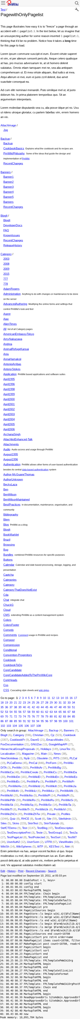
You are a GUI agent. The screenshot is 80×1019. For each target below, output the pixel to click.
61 (42, 711)
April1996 (9, 384)
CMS (6, 614)
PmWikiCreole (29, 772)
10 (44, 697)
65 (60, 711)
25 (33, 702)
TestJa (73, 832)
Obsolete (42, 758)
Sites (4, 823)
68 (73, 711)
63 (51, 711)
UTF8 (48, 841)
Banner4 (8, 191)
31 (60, 702)
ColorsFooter (11, 624)
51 (73, 707)
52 (2, 711)
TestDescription (64, 828)
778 (5, 283)
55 (15, 711)
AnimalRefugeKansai (16, 349)
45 (46, 707)
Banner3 (8, 186)
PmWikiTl (6, 809)
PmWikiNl (7, 795)
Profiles (65, 814)
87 (6, 721)
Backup (5, 138)
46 (51, 707)
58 (28, 711)
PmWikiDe (13, 776)
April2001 (9, 404)
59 (33, 711)
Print (20, 871)
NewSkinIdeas (9, 758)
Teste (39, 832)
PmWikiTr (24, 809)
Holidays (46, 749)
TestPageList (15, 837)
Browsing (9, 544)
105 (20, 725)
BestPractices (11, 504)
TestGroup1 (55, 832)
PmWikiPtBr (8, 800)
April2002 (9, 409)
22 (19, 702)
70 (6, 716)
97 (51, 721)
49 (64, 707)
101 (71, 721)
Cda (5, 594)
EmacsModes (54, 739)
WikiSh (5, 846)
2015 (6, 273)
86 (2, 721)
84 (69, 716)
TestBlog (42, 828)
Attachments (11, 444)
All (4, 329)
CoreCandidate (12, 670)
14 (62, 697)
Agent (6, 313)
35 (2, 707)
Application (10, 374)
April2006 (9, 429)
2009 (6, 268)
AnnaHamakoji (12, 359)
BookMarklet (11, 534)
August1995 (10, 454)
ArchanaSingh (11, 434)
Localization (8, 753)
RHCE (25, 818)
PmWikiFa (33, 781)
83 (64, 716)
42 (33, 707)
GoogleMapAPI (58, 744)
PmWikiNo (26, 795)
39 (19, 707)
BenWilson (9, 494)
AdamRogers (11, 288)
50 (69, 707)
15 (66, 697)
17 (75, 697)
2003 (6, 258)
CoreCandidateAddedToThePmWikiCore (27, 675)
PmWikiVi (60, 809)
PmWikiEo (70, 776)
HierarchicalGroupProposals (18, 749)
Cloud (6, 609)
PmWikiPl (44, 795)
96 (46, 721)
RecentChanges (13, 163)
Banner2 (8, 181)
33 (69, 702)
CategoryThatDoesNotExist (20, 589)
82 (60, 716)
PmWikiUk (41, 809)
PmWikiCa (7, 772)
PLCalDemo (14, 762)
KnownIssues (11, 235)
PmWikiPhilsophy (14, 153)
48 (60, 707)
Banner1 (8, 176)
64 (55, 711)
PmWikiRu (47, 800)
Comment (23, 635)
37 (10, 707)
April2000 (9, 399)
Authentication (11, 464)
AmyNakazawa (12, 339)
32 (64, 702)
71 (10, 716)
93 (33, 721)
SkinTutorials (51, 823)
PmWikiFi (51, 781)
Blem (6, 519)
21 (15, 702)
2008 (6, 263)
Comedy (8, 629)
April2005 (9, 424)
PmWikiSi (67, 800)
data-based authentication (35, 469)
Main (44, 753)
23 (24, 702)
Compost (9, 639)
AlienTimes (10, 323)
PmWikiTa (65, 804)
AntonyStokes (11, 369)
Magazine (28, 753)
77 (37, 716)
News (57, 753)
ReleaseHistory (12, 245)
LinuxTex (65, 749)
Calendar (8, 564)
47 (55, 707)
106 (26, 725)
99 (60, 721)
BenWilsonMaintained (16, 499)
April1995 (9, 379)
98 (55, 721)
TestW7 (72, 837)
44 (42, 707)
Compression (11, 645)
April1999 (9, 394)
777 (5, 278)
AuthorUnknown (13, 479)
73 (19, 716)
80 (51, 716)
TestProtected (36, 837)
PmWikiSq (26, 804)
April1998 (9, 389)
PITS (56, 758)
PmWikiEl (34, 776)
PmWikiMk (66, 790)
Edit (3, 871)
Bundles (8, 554)
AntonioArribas (12, 364)
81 (55, 716)
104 (14, 725)
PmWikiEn (52, 776)
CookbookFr (17, 739)
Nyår (27, 758)
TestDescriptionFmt (19, 832)
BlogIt (4, 215)
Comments (10, 634)
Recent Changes (36, 871)
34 (73, 702)
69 (2, 716)
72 (15, 716)
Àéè (67, 846)
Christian (38, 735)
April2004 (9, 419)
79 (46, 716)
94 (37, 721)
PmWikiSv (45, 804)
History (11, 871)
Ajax (6, 318)
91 (24, 721)
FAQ (6, 230)
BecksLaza (10, 484)
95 (42, 721)
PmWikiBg (54, 767)
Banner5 (8, 196)
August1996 (10, 459)
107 (32, 725)
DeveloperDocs (12, 225)
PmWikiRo (29, 800)
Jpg (5, 130)
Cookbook (9, 660)
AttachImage (8, 125)
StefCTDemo (9, 828)
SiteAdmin (64, 818)
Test (3, 9)
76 (33, 716)
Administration (12, 293)
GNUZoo (36, 744)
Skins (15, 823)
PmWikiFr (68, 781)
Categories (10, 579)
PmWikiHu (14, 786)
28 (46, 702)
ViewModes (66, 841)
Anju (6, 354)
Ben (5, 489)
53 (6, 711)
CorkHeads (10, 680)
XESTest (54, 846)
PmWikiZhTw (32, 814)
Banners (6, 172)
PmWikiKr (13, 790)
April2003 (9, 414)
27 (42, 702)
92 (28, 721)
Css (5, 685)
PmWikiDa (70, 772)
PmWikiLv (48, 790)
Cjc (53, 735)
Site (49, 818)
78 (42, 716)
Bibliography (10, 514)
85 (73, 716)
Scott (38, 818)
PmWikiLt (30, 790)
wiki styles (44, 690)
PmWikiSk (7, 804)
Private (51, 814)
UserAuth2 (13, 841)
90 (19, 721)
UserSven (33, 841)
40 (24, 707)
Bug (5, 549)
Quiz (13, 818)
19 (6, 702)
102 (3, 725)
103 (9, 725)
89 (15, 721)
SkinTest (33, 823)
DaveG (35, 739)
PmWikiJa (70, 786)
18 (2, 702)
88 (10, 721)
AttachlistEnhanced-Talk (18, 439)
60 (37, 711)
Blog (6, 524)
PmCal (33, 762)
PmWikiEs (13, 781)
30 (55, 702)
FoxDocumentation (12, 744)
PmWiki (26, 158)
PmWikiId (34, 786)
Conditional (10, 650)
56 (19, 711)
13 (57, 697)
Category (6, 254)
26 (37, 702)
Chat (6, 599)
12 (53, 697)
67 (69, 711)
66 (64, 711)
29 (51, 702)
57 (24, 711)
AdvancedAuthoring (15, 303)
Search (52, 871)
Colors (7, 619)
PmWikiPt (63, 795)
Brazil (6, 539)
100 (65, 721)
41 (28, 707)
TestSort (55, 837)
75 (28, 716)
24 (28, 702)
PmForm (51, 762)
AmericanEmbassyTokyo (18, 334)
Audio (6, 449)
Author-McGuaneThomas (18, 474)
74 (24, 716)
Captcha (8, 574)
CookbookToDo (12, 665)
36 (6, 707)
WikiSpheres (24, 846)
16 (71, 697)
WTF (40, 846)
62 (46, 711)
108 (38, 725)
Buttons (8, 559)
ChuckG (8, 604)
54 (10, 711)
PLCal (73, 758)
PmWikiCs (50, 772)
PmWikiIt (51, 786)
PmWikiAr (36, 767)
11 (48, 697)
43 (37, 707)
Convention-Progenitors (17, 655)
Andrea (7, 344)
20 (10, 702)
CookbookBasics (13, 148)
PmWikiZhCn (9, 814)
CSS (6, 690)
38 (15, 707)
